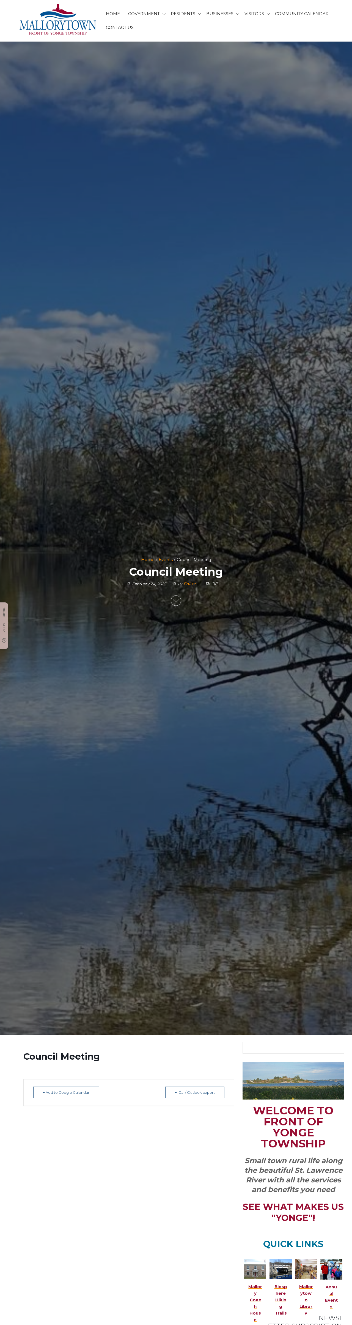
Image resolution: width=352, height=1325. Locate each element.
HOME (113, 13)
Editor (190, 583)
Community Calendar (302, 13)
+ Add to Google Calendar (66, 1092)
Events (166, 559)
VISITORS (254, 13)
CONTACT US (120, 27)
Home (148, 559)
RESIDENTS (183, 13)
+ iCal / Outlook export (195, 1092)
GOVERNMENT (144, 13)
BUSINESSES (219, 13)
